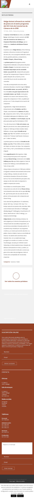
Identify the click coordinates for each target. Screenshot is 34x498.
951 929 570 (5, 396)
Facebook (13, 262)
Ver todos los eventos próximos (16, 281)
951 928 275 (5, 427)
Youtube (4, 406)
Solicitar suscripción (9, 363)
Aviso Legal (12, 481)
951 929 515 (5, 426)
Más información (9, 318)
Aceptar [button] (13, 495)
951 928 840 (5, 420)
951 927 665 (5, 437)
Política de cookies (20, 481)
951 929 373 (5, 432)
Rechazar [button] (20, 495)
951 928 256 (5, 424)
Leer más (20, 493)
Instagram (4, 401)
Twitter (18, 262)
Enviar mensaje (8, 468)
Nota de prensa (18, 31)
